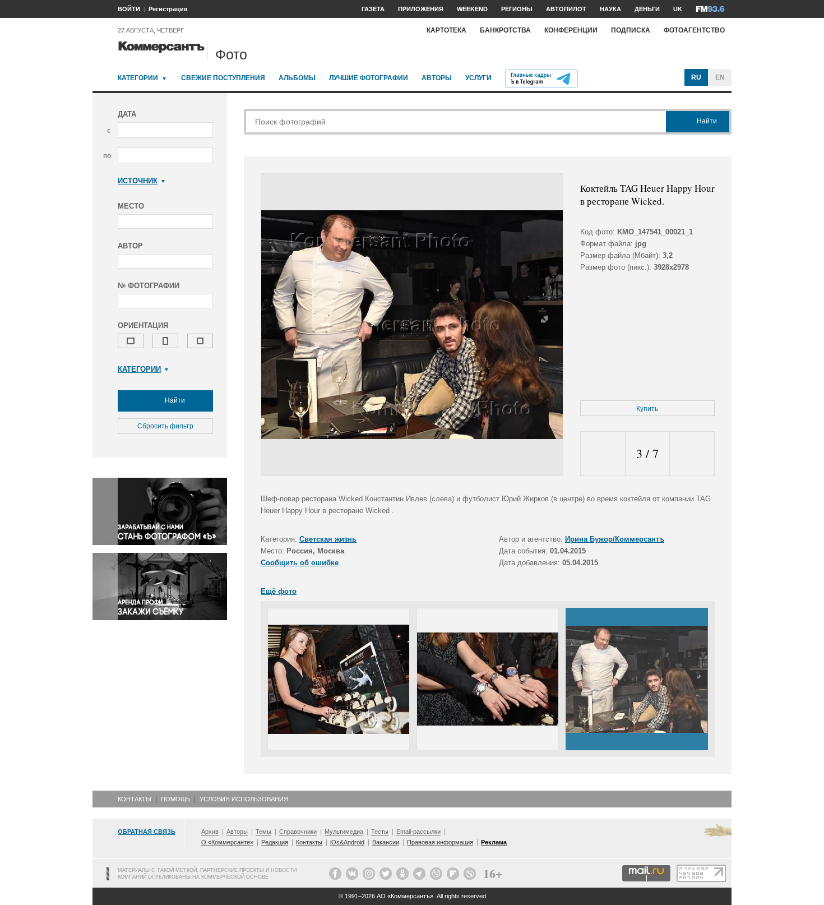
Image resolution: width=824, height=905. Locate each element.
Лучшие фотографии (368, 78)
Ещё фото (279, 591)
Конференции (571, 30)
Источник (138, 181)
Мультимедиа (344, 831)
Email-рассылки (418, 831)
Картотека (446, 30)
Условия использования (244, 799)
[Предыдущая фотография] (603, 454)
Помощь (175, 799)
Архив (210, 831)
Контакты (134, 799)
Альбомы (297, 78)
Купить (647, 409)
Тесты (379, 831)
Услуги (478, 78)
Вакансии (385, 842)
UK (677, 9)
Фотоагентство (694, 30)
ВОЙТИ (129, 9)
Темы (263, 831)
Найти (174, 400)
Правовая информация (440, 842)
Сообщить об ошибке (300, 562)
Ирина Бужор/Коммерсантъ (614, 539)
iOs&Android (347, 842)
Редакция (274, 842)
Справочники (298, 831)
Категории (138, 78)
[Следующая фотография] (692, 454)
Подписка (630, 30)
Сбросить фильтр (165, 426)
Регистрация (168, 9)
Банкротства (505, 30)
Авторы (437, 78)
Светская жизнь (328, 539)
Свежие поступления (223, 78)
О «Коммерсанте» (227, 842)
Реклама (494, 842)
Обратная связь (146, 831)
